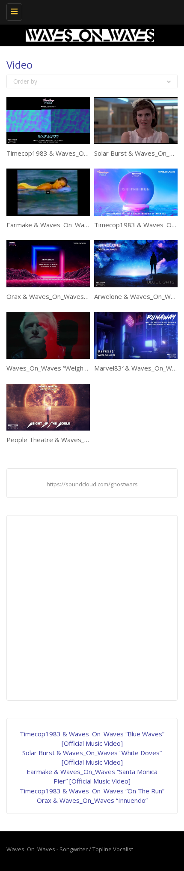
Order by (25, 81)
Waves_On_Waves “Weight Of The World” (68, 368)
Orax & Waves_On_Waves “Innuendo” (61, 296)
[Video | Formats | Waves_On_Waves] (90, 10)
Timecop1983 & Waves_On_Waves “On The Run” (92, 791)
